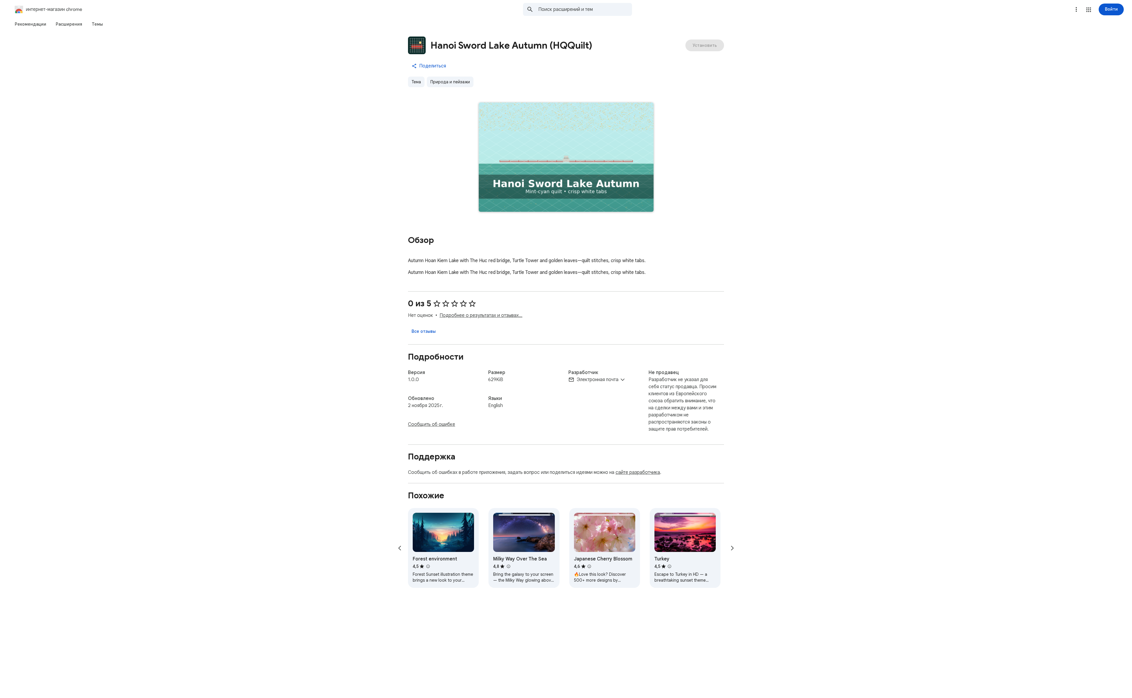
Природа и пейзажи (450, 82)
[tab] (30, 24)
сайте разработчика (638, 472)
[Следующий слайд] (732, 548)
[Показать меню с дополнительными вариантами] (1076, 9)
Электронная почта (597, 380)
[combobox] (585, 9)
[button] (1089, 10)
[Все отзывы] (423, 331)
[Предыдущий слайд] (400, 548)
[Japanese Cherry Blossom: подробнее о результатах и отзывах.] (589, 566)
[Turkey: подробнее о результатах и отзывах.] (669, 566)
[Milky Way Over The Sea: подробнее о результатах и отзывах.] (508, 566)
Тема (416, 82)
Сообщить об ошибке (431, 424)
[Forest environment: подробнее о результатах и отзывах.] (428, 566)
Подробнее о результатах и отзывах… (481, 315)
